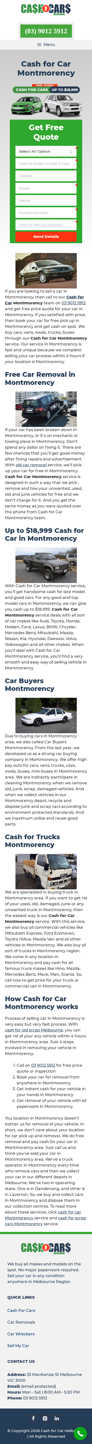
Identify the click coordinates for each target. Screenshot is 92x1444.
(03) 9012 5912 (46, 31)
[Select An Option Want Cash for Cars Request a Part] (46, 151)
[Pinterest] (45, 1418)
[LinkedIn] (57, 1418)
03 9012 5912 (74, 303)
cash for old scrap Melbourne (34, 1030)
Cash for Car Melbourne (63, 1430)
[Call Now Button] (80, 1433)
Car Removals (21, 1322)
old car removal (31, 465)
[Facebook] (33, 1418)
